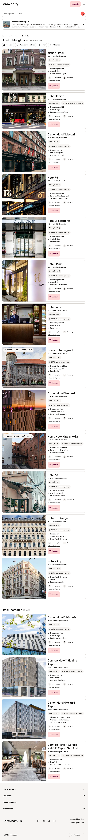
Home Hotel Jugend (60, 350)
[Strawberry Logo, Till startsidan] (10, 4)
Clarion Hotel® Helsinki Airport (61, 704)
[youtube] (54, 821)
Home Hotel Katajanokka (63, 437)
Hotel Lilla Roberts (59, 221)
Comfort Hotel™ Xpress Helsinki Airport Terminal (63, 746)
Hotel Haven (55, 264)
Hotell (10, 36)
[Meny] (84, 4)
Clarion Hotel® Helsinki (61, 393)
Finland (17, 36)
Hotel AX (53, 475)
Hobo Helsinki (56, 96)
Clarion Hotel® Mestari (61, 134)
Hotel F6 (53, 178)
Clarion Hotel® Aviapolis (62, 617)
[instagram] (43, 821)
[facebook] (37, 821)
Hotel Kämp (55, 561)
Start (3, 36)
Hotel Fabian (55, 307)
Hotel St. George (58, 518)
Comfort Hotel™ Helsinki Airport (62, 662)
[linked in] (48, 821)
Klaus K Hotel (56, 53)
